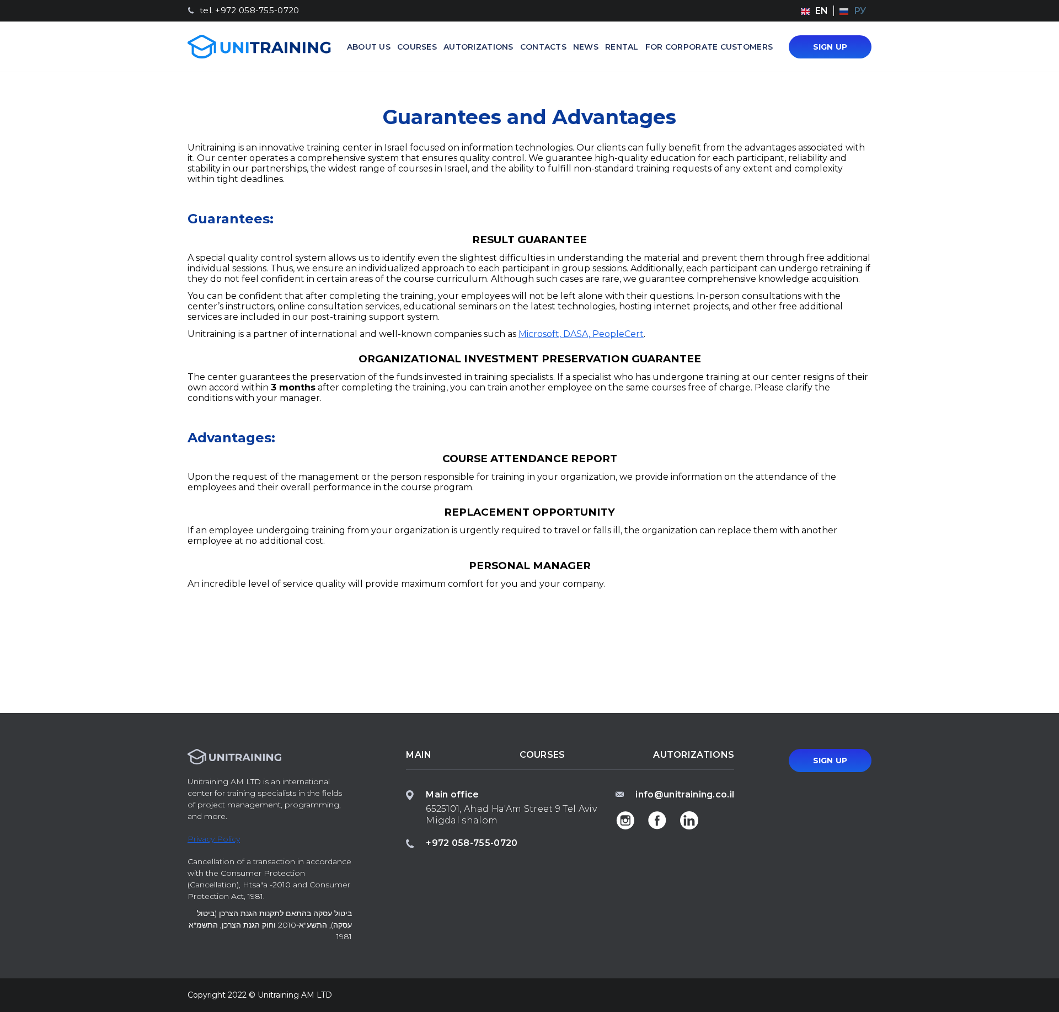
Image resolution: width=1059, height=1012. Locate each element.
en (821, 11)
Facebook (657, 820)
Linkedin (689, 820)
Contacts (543, 47)
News (585, 47)
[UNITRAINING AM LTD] (259, 46)
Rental (622, 47)
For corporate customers (709, 47)
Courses (417, 47)
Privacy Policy (214, 839)
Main (418, 754)
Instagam (625, 820)
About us (369, 47)
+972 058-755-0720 (471, 843)
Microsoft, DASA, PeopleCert (581, 334)
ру (860, 11)
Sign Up (830, 47)
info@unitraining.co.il (684, 794)
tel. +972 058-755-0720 (249, 10)
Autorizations (478, 47)
